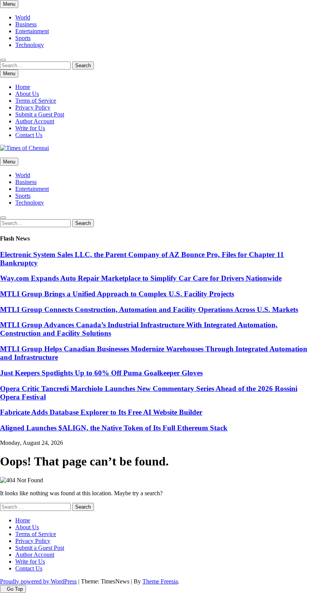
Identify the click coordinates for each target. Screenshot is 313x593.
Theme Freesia (160, 581)
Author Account (34, 121)
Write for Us (30, 128)
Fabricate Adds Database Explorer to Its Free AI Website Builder (101, 412)
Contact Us (28, 135)
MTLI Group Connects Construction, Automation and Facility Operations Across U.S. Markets (149, 309)
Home (22, 87)
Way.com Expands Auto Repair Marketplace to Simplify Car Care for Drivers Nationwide (141, 278)
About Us (27, 93)
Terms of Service (35, 100)
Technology (29, 45)
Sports (23, 38)
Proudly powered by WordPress (38, 581)
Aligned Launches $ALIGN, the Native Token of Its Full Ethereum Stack (113, 428)
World (22, 17)
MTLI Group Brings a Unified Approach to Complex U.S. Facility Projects (117, 294)
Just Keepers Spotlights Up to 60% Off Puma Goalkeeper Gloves (101, 373)
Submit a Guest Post (39, 114)
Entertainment (32, 31)
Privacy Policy (32, 107)
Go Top (15, 589)
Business (26, 24)
